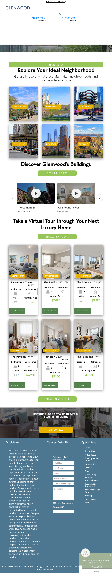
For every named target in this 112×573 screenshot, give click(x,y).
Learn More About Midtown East (23, 140)
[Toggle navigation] (53, 14)
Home (87, 448)
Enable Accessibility (56, 1)
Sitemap (88, 496)
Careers (88, 468)
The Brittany (84, 282)
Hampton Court (53, 356)
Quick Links (88, 442)
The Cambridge (26, 207)
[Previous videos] (12, 197)
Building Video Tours (91, 459)
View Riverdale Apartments (89, 144)
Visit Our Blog (56, 430)
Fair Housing (91, 499)
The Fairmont (84, 356)
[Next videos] (99, 197)
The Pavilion (51, 282)
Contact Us (90, 464)
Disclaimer (12, 442)
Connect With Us (57, 442)
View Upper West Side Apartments (56, 108)
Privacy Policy (91, 481)
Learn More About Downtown (56, 140)
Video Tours (90, 455)
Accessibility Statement (91, 485)
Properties (90, 451)
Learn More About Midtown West (88, 103)
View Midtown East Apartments (23, 144)
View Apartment (17, 311)
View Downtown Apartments (56, 144)
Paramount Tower (68, 207)
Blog (87, 471)
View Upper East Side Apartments (23, 108)
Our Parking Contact (90, 476)
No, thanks (96, 571)
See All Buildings (57, 173)
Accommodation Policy (92, 491)
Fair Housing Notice (64, 569)
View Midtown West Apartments (89, 106)
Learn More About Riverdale (88, 140)
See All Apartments (57, 236)
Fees (87, 503)
